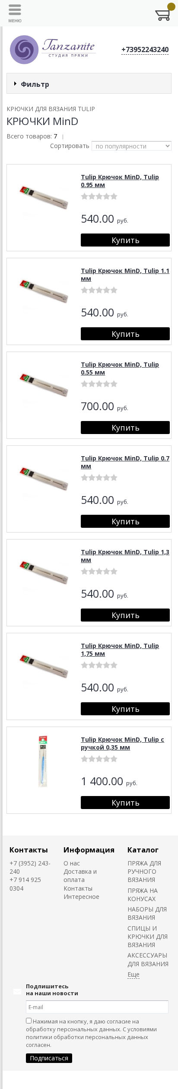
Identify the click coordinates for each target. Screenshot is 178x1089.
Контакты (29, 850)
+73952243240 (144, 49)
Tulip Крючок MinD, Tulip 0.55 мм (120, 368)
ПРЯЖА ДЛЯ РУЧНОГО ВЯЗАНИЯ (144, 871)
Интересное (81, 896)
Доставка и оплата (80, 875)
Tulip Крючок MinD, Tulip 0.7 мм (125, 462)
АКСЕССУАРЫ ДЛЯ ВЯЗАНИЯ (147, 959)
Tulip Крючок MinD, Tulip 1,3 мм (125, 556)
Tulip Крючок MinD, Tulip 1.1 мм (125, 274)
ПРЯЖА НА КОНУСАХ (142, 894)
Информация (89, 850)
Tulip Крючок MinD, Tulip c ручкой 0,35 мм (122, 743)
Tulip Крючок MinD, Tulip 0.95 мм (120, 181)
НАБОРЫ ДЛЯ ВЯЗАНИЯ (147, 913)
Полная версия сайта (35, 1080)
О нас (72, 863)
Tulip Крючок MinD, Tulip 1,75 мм (120, 650)
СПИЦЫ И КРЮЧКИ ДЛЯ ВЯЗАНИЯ (147, 936)
